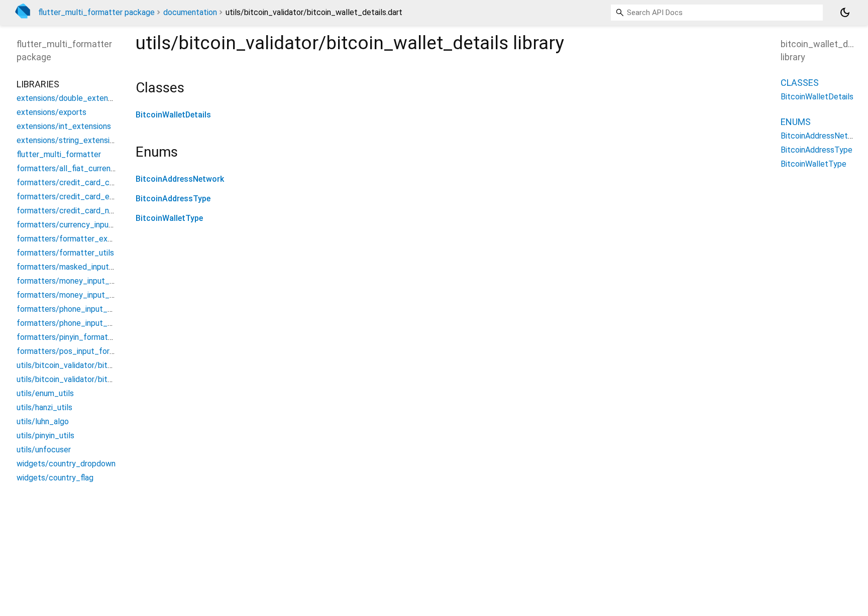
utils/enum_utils (45, 393)
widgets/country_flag (55, 477)
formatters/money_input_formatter (81, 295)
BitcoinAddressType (173, 198)
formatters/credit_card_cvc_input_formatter (98, 182)
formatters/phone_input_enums (74, 309)
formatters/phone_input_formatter (80, 323)
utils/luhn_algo (43, 421)
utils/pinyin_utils (45, 435)
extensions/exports (51, 112)
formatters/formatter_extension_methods (93, 238)
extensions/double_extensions (71, 98)
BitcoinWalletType (169, 218)
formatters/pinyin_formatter (68, 337)
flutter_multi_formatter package (96, 12)
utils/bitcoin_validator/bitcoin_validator (87, 365)
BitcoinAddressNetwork (180, 179)
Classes (800, 82)
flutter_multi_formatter (59, 154)
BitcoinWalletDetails (173, 114)
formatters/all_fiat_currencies (71, 168)
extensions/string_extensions (69, 140)
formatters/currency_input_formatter (84, 224)
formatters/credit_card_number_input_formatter (105, 210)
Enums (796, 121)
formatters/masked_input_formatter (83, 267)
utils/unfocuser (44, 449)
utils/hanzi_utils (44, 407)
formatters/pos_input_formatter (75, 351)
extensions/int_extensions (64, 126)
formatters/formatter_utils (65, 253)
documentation (190, 12)
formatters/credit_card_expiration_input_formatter (109, 196)
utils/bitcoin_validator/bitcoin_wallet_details (97, 379)
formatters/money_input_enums (75, 281)
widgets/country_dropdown (66, 463)
